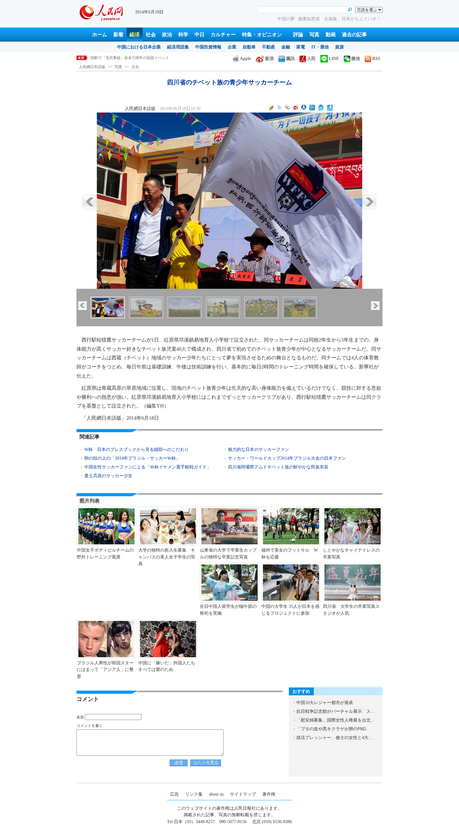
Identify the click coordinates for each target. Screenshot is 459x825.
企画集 (331, 19)
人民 (311, 58)
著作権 (268, 794)
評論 (298, 34)
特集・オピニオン (262, 34)
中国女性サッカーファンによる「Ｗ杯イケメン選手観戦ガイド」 (147, 467)
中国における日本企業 (139, 47)
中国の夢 (286, 19)
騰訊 (290, 58)
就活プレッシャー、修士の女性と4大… (334, 737)
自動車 (249, 47)
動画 (331, 34)
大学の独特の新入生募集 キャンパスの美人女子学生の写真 (166, 557)
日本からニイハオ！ (361, 19)
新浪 (269, 58)
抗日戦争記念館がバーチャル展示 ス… (335, 711)
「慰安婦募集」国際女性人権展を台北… (335, 720)
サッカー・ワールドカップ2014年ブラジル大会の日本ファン (287, 458)
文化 (135, 67)
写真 (314, 34)
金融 (285, 47)
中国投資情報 (208, 47)
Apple (245, 58)
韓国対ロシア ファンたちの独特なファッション (130, 58)
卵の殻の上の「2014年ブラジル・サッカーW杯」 (132, 458)
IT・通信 (320, 47)
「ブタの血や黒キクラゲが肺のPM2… (333, 729)
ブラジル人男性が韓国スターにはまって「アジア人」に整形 (105, 670)
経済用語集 (178, 47)
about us (216, 794)
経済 (135, 34)
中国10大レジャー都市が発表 (324, 702)
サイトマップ (243, 794)
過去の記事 (354, 34)
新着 (118, 34)
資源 (339, 47)
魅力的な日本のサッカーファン (258, 449)
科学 (183, 34)
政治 (167, 34)
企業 (232, 47)
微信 (355, 58)
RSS (376, 58)
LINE (334, 58)
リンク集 (194, 794)
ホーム (99, 34)
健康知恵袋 (309, 19)
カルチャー (223, 34)
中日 (200, 34)
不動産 (268, 47)
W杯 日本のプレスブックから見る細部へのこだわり (136, 449)
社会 (151, 34)
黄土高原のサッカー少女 (108, 475)
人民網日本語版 (92, 67)
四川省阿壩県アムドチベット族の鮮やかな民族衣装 (278, 467)
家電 (300, 47)
